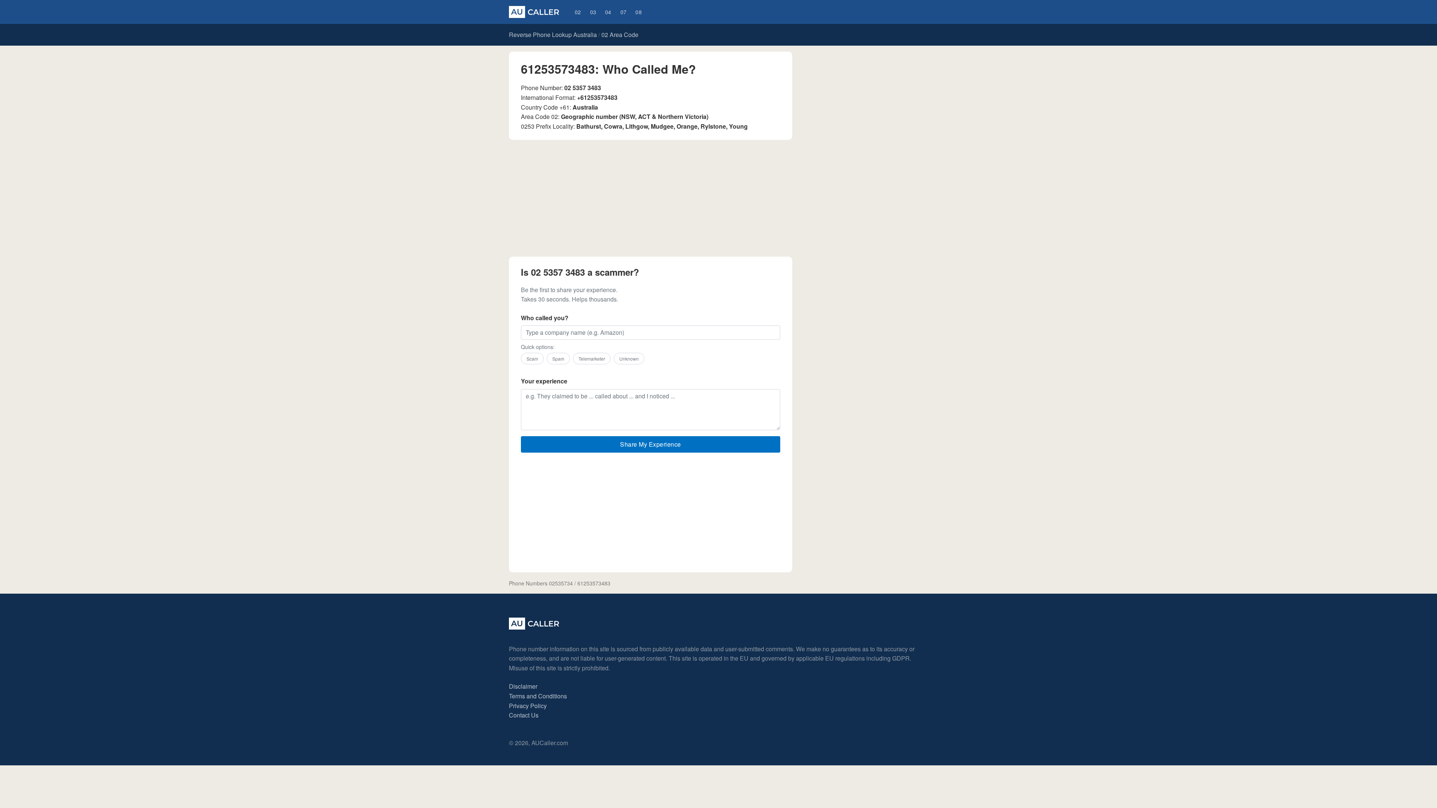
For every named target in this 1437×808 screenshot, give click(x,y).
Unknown (629, 358)
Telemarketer (592, 358)
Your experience (544, 381)
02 (578, 12)
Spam (558, 358)
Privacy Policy (528, 705)
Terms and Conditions (538, 696)
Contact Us (524, 715)
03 (593, 12)
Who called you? (544, 317)
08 (638, 12)
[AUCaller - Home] (534, 627)
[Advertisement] (650, 198)
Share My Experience (650, 444)
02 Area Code (619, 34)
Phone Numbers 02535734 (541, 583)
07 (623, 12)
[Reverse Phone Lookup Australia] (534, 12)
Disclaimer (523, 686)
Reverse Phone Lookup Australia (553, 34)
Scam (532, 358)
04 (608, 12)
